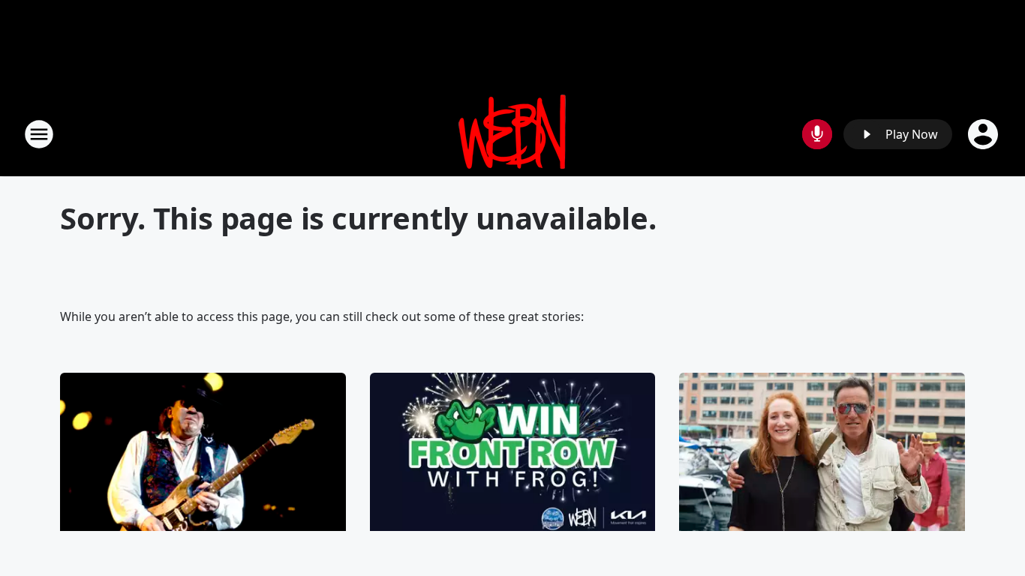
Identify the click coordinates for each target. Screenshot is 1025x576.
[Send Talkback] (817, 134)
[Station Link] (512, 133)
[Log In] (984, 134)
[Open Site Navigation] (39, 134)
